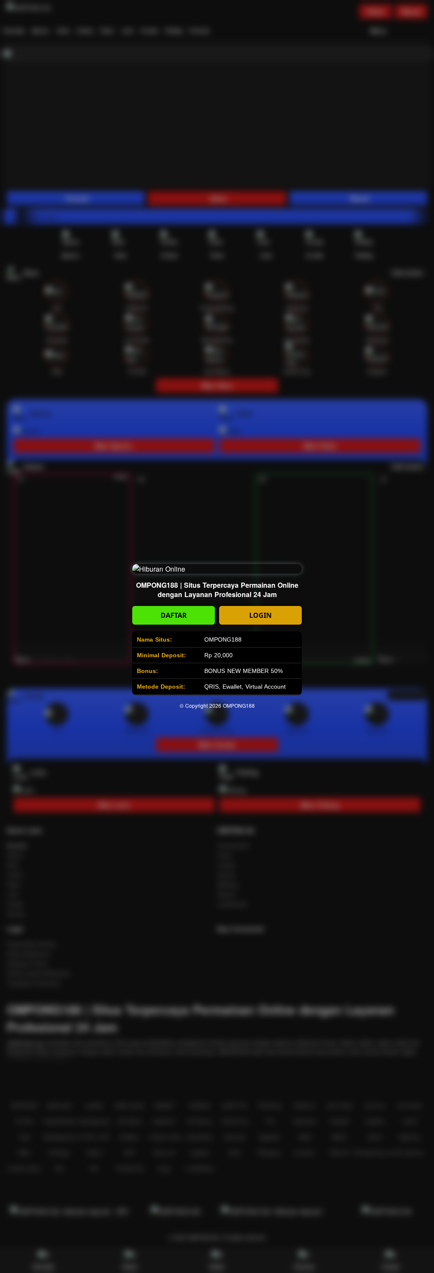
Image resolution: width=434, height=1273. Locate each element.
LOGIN (260, 615)
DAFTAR (174, 615)
